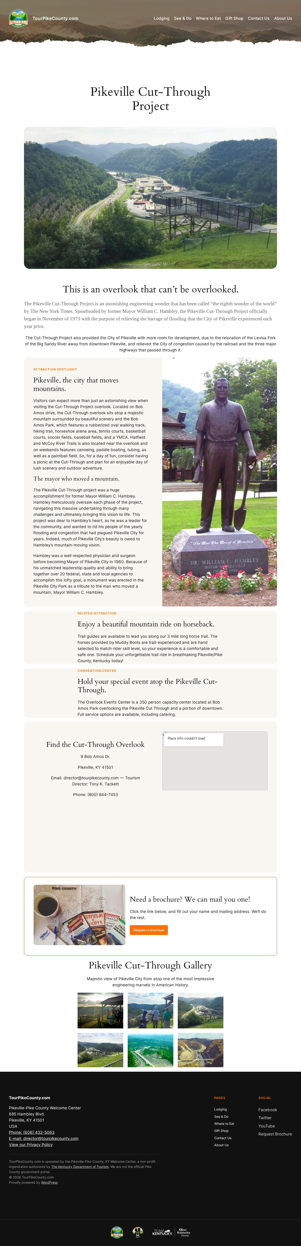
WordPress (49, 1182)
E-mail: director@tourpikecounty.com (44, 1138)
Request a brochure (149, 930)
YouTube (266, 1126)
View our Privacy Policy (31, 1144)
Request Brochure (275, 1134)
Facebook (267, 1109)
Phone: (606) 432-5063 (32, 1132)
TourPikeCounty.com (55, 18)
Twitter (265, 1117)
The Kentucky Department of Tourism (80, 1167)
